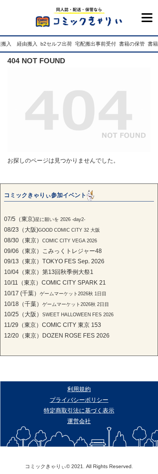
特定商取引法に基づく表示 (79, 410)
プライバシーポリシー (79, 400)
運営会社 (79, 421)
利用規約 (79, 389)
